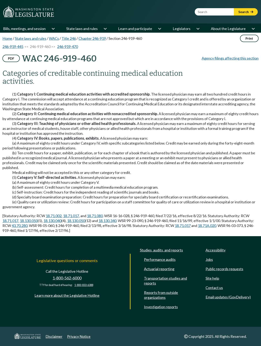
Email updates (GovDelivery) (228, 297)
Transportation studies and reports (165, 280)
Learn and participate (135, 28)
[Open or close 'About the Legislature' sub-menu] (253, 28)
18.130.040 (52, 220)
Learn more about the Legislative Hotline (67, 295)
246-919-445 (12, 46)
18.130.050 (29, 220)
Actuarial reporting (159, 269)
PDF (11, 58)
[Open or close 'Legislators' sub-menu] (198, 28)
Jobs (209, 259)
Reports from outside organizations (161, 295)
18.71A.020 (207, 225)
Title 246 (69, 38)
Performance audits (160, 259)
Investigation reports (161, 307)
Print (249, 38)
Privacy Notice (79, 336)
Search (243, 12)
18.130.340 (107, 220)
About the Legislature (228, 28)
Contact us (214, 287)
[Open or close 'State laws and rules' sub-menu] (105, 28)
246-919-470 (67, 46)
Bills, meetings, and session (24, 28)
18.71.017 (71, 216)
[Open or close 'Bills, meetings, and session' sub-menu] (53, 28)
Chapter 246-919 (92, 38)
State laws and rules (82, 28)
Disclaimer (53, 336)
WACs (54, 38)
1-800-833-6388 (83, 285)
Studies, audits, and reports (161, 250)
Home (7, 38)
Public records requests (224, 269)
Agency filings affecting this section (230, 58)
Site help (212, 278)
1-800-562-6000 (67, 278)
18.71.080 (95, 216)
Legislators (181, 28)
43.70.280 (20, 225)
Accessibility (216, 250)
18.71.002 (54, 216)
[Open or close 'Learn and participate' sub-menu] (159, 28)
